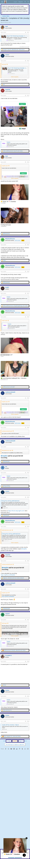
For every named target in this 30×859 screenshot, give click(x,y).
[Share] (25, 32)
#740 (28, 721)
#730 (28, 427)
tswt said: (4, 64)
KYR (3, 22)
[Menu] (2, 1)
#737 (28, 619)
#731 (28, 446)
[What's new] (25, 1)
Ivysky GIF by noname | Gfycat (10, 725)
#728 (28, 316)
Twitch (8, 142)
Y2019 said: (4, 623)
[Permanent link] (7, 457)
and (9, 387)
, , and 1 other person (13, 49)
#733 (28, 497)
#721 (28, 32)
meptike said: (5, 165)
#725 (28, 244)
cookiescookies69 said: (7, 431)
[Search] (28, 1)
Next (20, 741)
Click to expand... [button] (15, 76)
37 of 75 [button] (15, 741)
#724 (28, 162)
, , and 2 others (13, 151)
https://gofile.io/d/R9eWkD (8, 575)
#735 (28, 560)
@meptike (4, 456)
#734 (28, 526)
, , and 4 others (15, 305)
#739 (28, 696)
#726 (28, 271)
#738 (28, 661)
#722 (28, 60)
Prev (9, 741)
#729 (28, 398)
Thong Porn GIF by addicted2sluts (10, 501)
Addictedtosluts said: (6, 530)
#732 (28, 472)
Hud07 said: (4, 320)
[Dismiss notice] (27, 6)
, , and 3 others (12, 736)
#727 (28, 293)
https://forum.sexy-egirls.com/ (16, 510)
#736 (28, 589)
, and (13, 578)
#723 (28, 95)
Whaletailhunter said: (6, 450)
